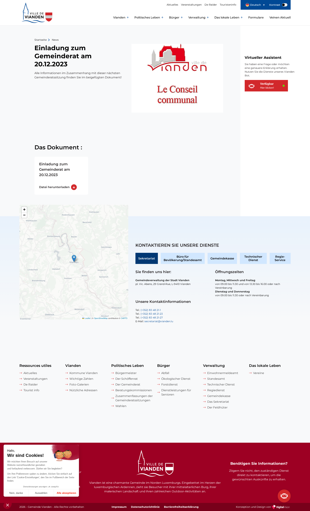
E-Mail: (154, 321)
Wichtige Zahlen (81, 378)
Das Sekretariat (218, 401)
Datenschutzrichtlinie (145, 506)
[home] (29, 17)
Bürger (174, 17)
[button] (255, 5)
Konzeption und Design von (263, 507)
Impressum (119, 506)
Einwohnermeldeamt (222, 373)
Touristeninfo (228, 4)
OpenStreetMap (101, 318)
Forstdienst (169, 384)
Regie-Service (280, 258)
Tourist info (31, 390)
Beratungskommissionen (133, 390)
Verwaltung (196, 17)
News (55, 39)
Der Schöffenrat (126, 378)
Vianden (119, 17)
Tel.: (148, 310)
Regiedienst (216, 390)
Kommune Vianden (83, 373)
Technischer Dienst (253, 258)
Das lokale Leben (226, 17)
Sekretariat (146, 258)
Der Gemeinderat (127, 384)
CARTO (124, 318)
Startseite (40, 39)
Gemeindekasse (222, 258)
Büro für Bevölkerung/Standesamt (183, 258)
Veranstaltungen (191, 4)
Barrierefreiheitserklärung (181, 506)
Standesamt (216, 378)
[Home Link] (155, 464)
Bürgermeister (126, 373)
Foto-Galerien (79, 384)
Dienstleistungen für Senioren (176, 392)
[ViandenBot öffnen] (284, 495)
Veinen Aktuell (280, 17)
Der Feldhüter (217, 407)
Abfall (165, 373)
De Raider (211, 4)
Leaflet (87, 318)
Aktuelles (172, 4)
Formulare (256, 17)
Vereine (258, 373)
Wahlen (120, 406)
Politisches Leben (147, 17)
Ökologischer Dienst (176, 378)
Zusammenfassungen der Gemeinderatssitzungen (134, 398)
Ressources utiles (35, 365)
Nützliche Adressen (83, 390)
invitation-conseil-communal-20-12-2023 (61, 175)
